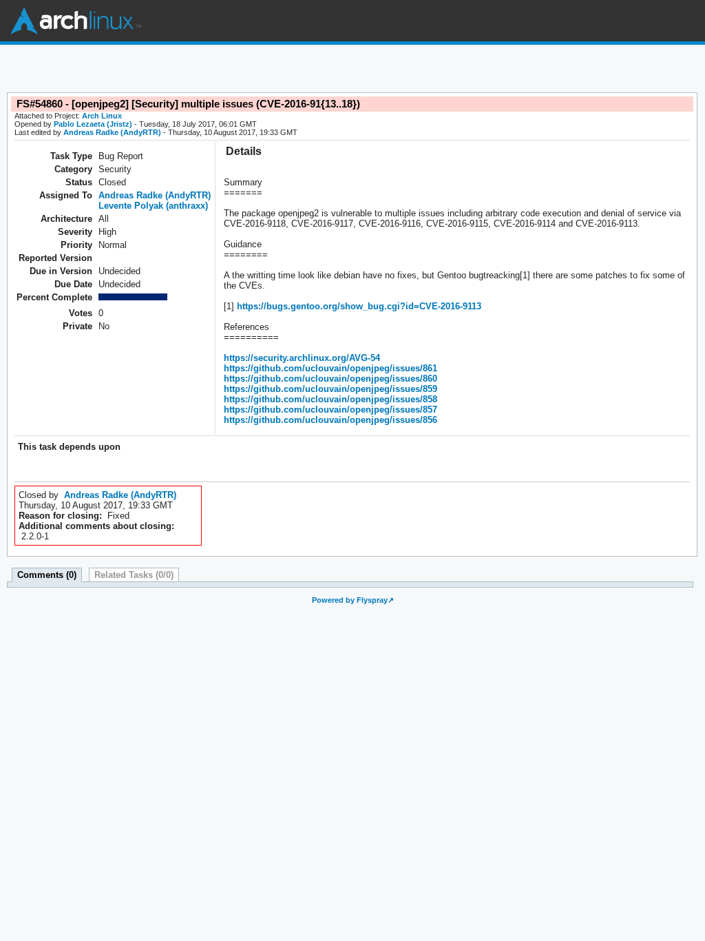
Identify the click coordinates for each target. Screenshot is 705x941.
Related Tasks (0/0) (133, 575)
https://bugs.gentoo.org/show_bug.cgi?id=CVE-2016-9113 (357, 306)
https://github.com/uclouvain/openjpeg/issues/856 (330, 420)
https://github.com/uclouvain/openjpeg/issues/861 (330, 368)
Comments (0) (46, 575)
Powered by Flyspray (350, 600)
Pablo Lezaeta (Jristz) (93, 124)
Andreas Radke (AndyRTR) (112, 132)
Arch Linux (75, 20)
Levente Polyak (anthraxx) (153, 205)
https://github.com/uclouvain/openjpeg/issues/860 (330, 378)
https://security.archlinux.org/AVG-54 (302, 358)
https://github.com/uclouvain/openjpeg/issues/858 (330, 399)
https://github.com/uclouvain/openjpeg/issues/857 (330, 409)
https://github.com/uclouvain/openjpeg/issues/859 (330, 389)
